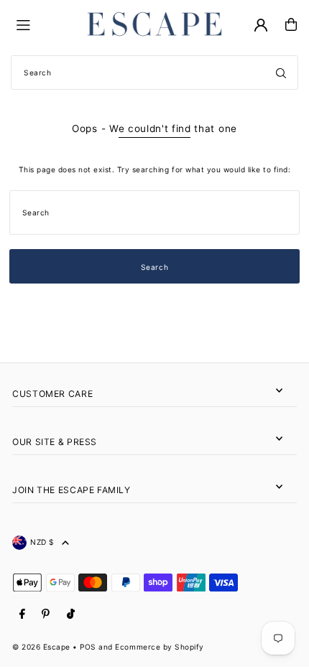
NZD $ (42, 542)
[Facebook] (22, 614)
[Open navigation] (43, 23)
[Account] (260, 25)
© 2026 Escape (41, 646)
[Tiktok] (71, 614)
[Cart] (291, 24)
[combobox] (154, 72)
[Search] (281, 72)
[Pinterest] (46, 614)
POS (88, 646)
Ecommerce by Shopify (159, 646)
